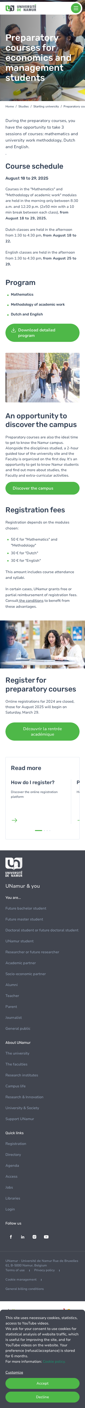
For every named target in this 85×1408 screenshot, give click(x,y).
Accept (42, 1383)
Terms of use (15, 1270)
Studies (23, 106)
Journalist (13, 1017)
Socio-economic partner (25, 973)
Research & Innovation (24, 1097)
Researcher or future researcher (32, 952)
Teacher (12, 995)
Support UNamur (19, 1118)
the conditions (31, 600)
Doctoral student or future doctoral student (41, 930)
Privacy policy (44, 1270)
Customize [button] (14, 1372)
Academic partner (20, 963)
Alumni (11, 984)
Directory (13, 1154)
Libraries (12, 1198)
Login (10, 1209)
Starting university (46, 106)
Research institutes (21, 1075)
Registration (15, 1143)
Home (9, 106)
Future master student (24, 919)
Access (11, 1176)
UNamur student (19, 941)
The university (17, 1053)
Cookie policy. (54, 1361)
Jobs (9, 1187)
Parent (11, 1006)
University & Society (22, 1108)
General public (17, 1028)
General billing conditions (24, 1289)
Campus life (15, 1086)
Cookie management (20, 1279)
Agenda (12, 1165)
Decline (42, 1397)
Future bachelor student (25, 908)
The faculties (16, 1064)
